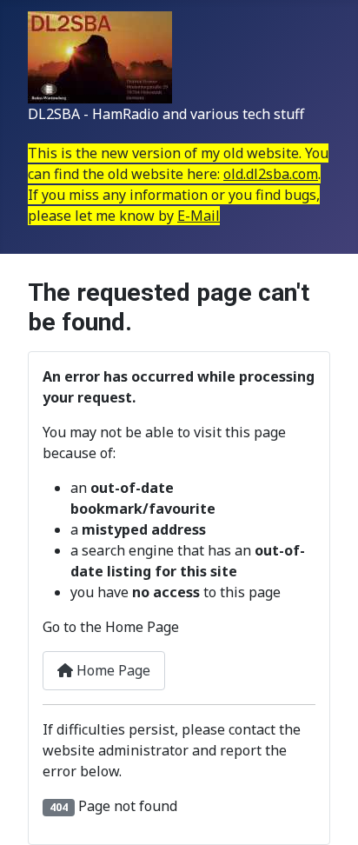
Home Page (111, 670)
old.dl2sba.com (270, 173)
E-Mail (198, 215)
